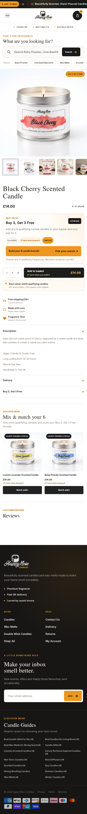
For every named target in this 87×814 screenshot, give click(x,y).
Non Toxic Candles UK (15, 759)
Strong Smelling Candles (17, 771)
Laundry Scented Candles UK (19, 751)
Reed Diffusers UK (54, 759)
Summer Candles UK (56, 771)
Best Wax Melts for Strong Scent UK (22, 745)
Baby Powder (21, 62)
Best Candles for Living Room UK (62, 739)
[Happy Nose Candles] (16, 561)
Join (73, 696)
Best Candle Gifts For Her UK (19, 739)
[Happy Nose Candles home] (43, 15)
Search (71, 52)
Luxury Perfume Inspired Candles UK (62, 752)
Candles (22, 27)
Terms (51, 792)
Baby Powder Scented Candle (61, 474)
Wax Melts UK (11, 777)
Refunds (62, 792)
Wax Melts (42, 27)
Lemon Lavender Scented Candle (21, 474)
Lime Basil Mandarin (44, 62)
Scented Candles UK (14, 765)
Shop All (9, 641)
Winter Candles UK (55, 777)
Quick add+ (22, 490)
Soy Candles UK (53, 765)
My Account (53, 641)
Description (43, 331)
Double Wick (65, 27)
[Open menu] (7, 15)
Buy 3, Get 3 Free (43, 391)
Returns (51, 634)
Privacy (41, 792)
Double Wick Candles (18, 634)
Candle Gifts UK (53, 745)
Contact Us (53, 619)
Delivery (43, 380)
